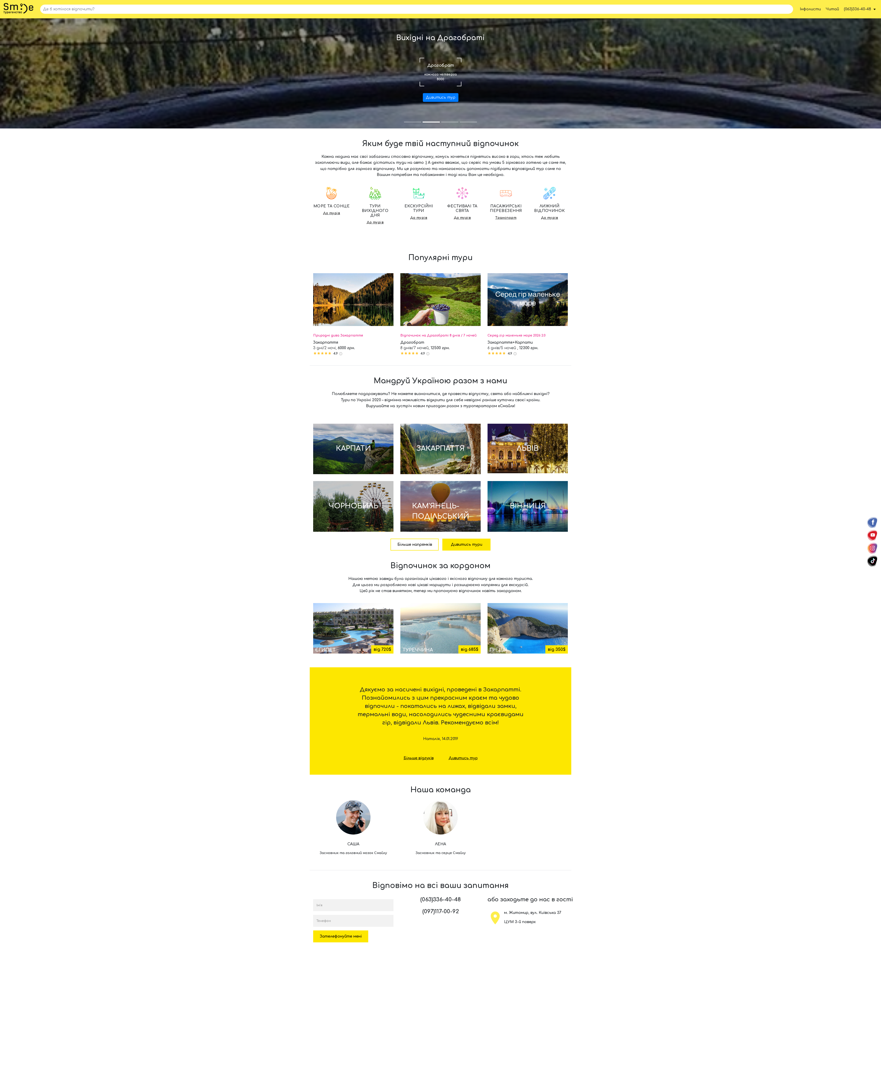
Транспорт (505, 218)
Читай (832, 9)
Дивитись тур (440, 97)
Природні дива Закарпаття (338, 335)
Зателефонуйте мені (341, 936)
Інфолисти (810, 9)
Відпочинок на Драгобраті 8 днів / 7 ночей (438, 335)
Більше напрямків (414, 545)
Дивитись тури (466, 545)
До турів (331, 213)
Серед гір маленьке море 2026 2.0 (517, 335)
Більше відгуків (419, 758)
